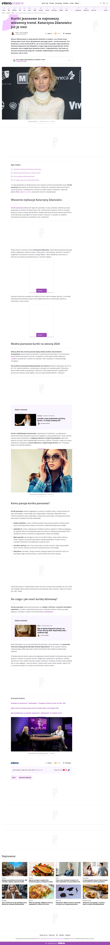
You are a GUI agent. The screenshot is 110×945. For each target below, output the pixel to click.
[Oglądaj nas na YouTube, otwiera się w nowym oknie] (63, 770)
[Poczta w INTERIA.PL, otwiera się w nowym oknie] (103, 3)
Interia (3, 13)
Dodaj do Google (30, 61)
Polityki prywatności (47, 938)
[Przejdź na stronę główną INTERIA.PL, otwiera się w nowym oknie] (7, 3)
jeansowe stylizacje (25, 777)
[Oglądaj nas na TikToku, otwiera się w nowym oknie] (69, 770)
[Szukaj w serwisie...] (100, 3)
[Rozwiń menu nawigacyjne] (107, 3)
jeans (14, 777)
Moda (13, 13)
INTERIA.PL (72, 938)
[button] (58, 3)
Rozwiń (40, 291)
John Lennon (26, 192)
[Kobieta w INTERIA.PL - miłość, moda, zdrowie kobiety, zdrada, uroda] (18, 3)
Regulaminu (38, 938)
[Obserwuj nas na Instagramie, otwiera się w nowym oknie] (66, 770)
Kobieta (8, 13)
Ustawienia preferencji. (58, 938)
